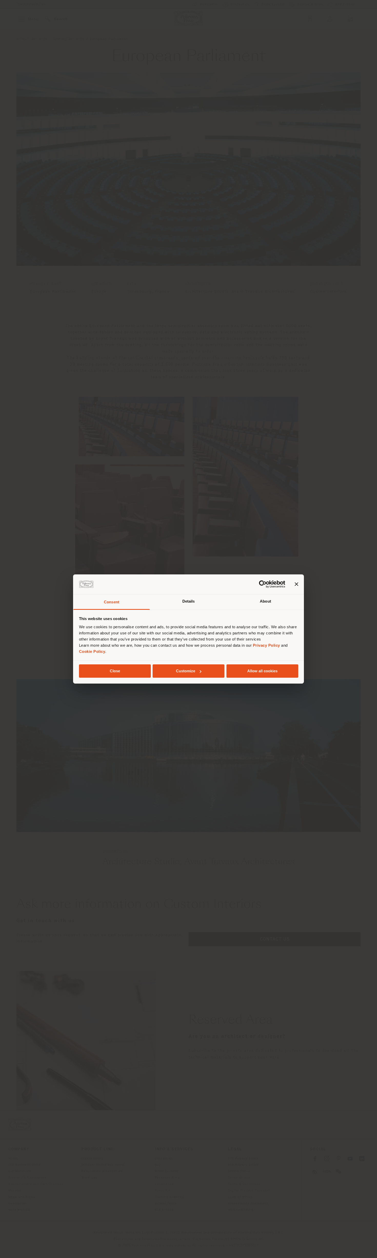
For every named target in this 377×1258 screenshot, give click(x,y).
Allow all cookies (262, 671)
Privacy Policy (266, 645)
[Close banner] (296, 584)
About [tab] (265, 601)
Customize (185, 671)
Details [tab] (188, 601)
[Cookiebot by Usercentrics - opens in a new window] (262, 584)
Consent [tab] (111, 602)
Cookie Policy (92, 651)
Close (115, 671)
